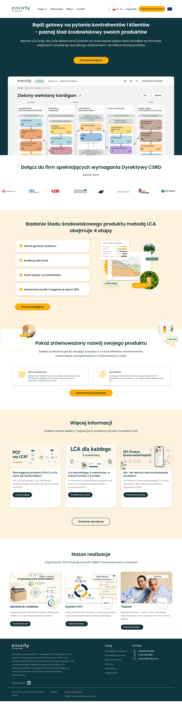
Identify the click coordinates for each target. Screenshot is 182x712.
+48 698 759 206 (146, 651)
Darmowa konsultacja (91, 393)
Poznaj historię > (76, 623)
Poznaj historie (20, 623)
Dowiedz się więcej (91, 521)
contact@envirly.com (148, 658)
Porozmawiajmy (91, 60)
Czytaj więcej (22, 494)
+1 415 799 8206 (145, 655)
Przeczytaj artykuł (80, 494)
